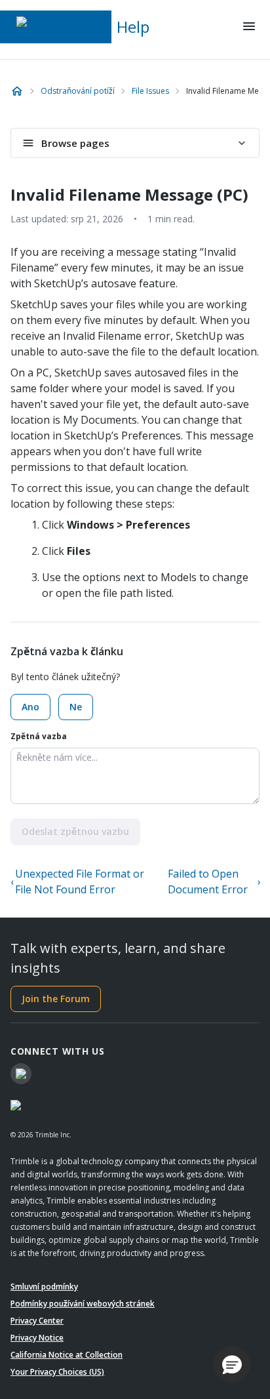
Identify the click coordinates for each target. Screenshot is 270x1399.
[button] (232, 1364)
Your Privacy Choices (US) (57, 1371)
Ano (30, 706)
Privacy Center (37, 1320)
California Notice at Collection (66, 1354)
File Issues (150, 90)
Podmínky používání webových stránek (82, 1303)
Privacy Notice (37, 1337)
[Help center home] (17, 91)
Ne (75, 706)
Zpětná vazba (38, 736)
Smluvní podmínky (44, 1286)
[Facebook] (20, 1073)
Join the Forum (56, 998)
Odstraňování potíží (78, 90)
